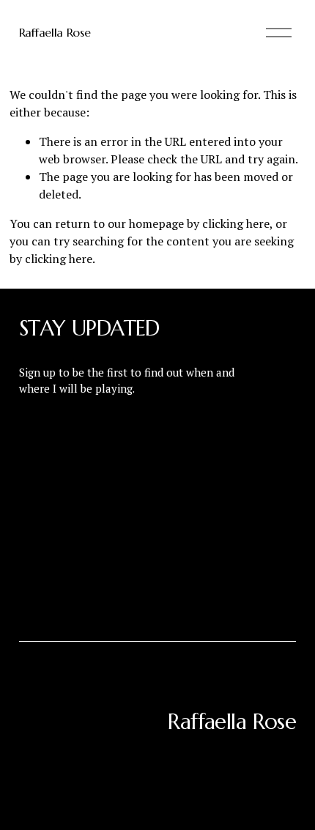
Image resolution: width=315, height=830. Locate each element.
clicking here (236, 223)
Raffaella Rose (55, 32)
